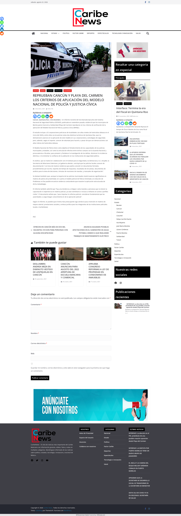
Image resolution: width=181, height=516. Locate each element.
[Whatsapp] (43, 116)
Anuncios (82, 442)
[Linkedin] (47, 116)
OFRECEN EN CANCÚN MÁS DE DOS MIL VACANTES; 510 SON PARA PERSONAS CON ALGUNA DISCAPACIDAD (50, 230)
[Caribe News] (33, 33)
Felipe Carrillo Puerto (123, 219)
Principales (58, 90)
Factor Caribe (78, 33)
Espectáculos (103, 33)
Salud (138, 33)
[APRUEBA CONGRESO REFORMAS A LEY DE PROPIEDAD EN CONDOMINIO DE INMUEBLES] (99, 249)
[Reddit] (51, 116)
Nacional (44, 33)
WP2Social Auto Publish (82, 515)
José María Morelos (123, 226)
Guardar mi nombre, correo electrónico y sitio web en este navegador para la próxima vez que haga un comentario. (70, 369)
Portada (119, 103)
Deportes (90, 33)
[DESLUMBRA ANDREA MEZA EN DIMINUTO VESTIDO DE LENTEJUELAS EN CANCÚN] (43, 249)
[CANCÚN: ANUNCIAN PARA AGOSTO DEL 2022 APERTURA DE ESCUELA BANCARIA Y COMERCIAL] (71, 249)
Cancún (36, 90)
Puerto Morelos (121, 233)
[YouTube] (47, 461)
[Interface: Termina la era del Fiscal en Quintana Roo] (132, 90)
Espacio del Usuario (86, 438)
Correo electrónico (39, 343)
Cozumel (119, 216)
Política (66, 33)
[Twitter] (39, 116)
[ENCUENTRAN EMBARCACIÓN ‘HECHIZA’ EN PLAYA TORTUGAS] (121, 143)
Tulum (118, 240)
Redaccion (135, 116)
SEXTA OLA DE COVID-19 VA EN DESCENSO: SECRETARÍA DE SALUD (138, 495)
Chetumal (119, 212)
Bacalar (119, 205)
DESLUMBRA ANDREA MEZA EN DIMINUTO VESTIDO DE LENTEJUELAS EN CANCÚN (43, 269)
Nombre (35, 333)
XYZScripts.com (101, 515)
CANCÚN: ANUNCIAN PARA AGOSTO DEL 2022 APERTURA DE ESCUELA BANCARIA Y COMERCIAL (71, 270)
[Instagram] (120, 284)
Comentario (36, 304)
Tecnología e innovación (122, 33)
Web (32, 353)
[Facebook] (35, 116)
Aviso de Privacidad (86, 433)
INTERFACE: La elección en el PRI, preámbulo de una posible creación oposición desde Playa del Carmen (138, 305)
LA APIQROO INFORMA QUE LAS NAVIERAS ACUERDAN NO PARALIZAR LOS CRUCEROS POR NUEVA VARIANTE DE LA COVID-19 (139, 157)
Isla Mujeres (120, 223)
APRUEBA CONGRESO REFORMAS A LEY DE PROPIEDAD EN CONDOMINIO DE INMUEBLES (99, 270)
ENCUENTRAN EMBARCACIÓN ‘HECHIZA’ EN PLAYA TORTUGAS (138, 141)
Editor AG (50, 109)
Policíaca (50, 90)
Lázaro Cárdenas (122, 229)
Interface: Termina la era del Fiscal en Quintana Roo (132, 110)
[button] (58, 33)
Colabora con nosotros (87, 446)
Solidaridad (67, 90)
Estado (54, 33)
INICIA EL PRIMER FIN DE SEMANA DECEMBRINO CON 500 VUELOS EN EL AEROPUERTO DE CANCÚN (139, 175)
